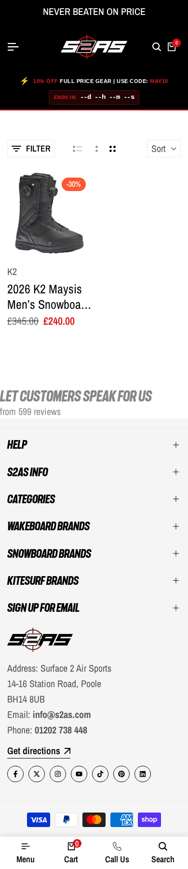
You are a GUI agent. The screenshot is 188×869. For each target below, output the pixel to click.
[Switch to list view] (77, 148)
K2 (12, 271)
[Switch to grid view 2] (112, 148)
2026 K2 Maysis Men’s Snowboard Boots (48, 296)
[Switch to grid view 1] (95, 148)
